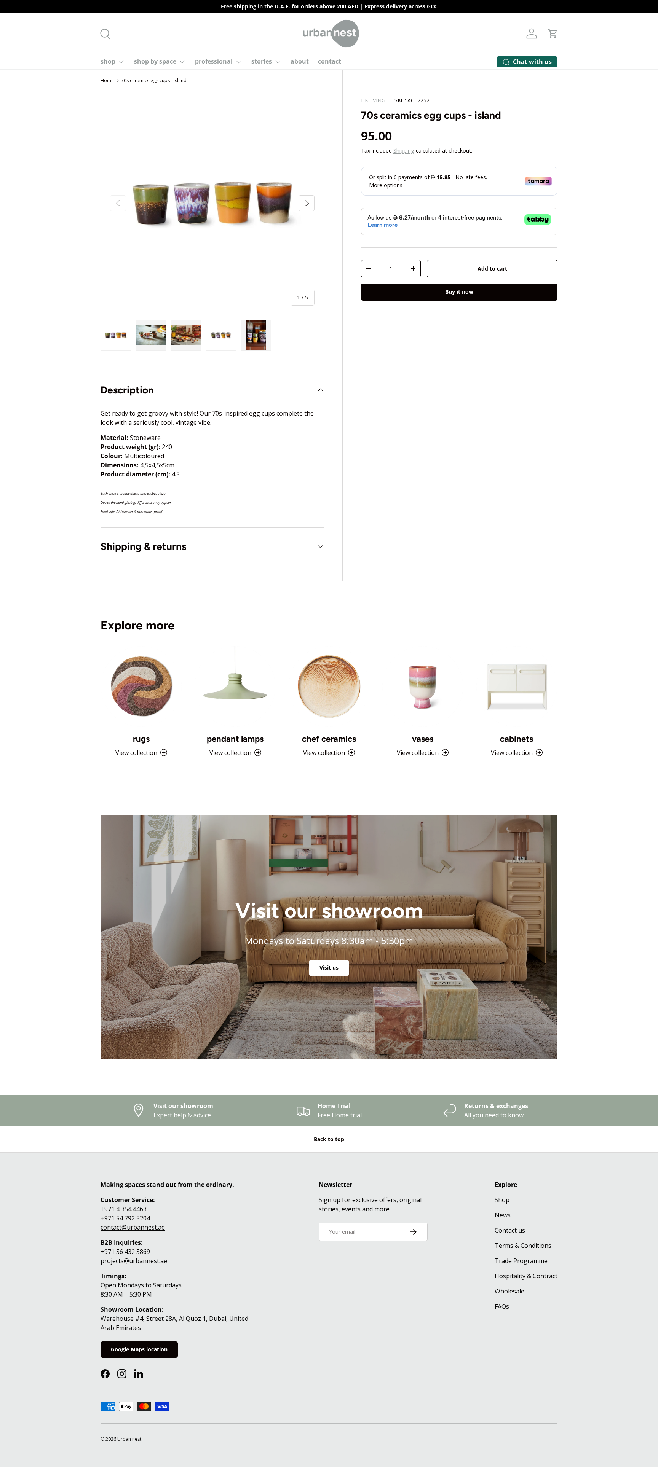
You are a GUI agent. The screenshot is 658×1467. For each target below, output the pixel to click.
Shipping (403, 150)
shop (108, 61)
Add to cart (492, 268)
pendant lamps (235, 739)
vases (422, 739)
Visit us (329, 967)
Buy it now (459, 292)
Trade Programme (521, 1261)
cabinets (516, 739)
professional (214, 61)
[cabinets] (516, 686)
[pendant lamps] (235, 686)
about (300, 61)
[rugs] (141, 686)
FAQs (502, 1306)
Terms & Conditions (523, 1245)
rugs (141, 739)
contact (329, 61)
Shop (502, 1200)
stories (261, 61)
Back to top (329, 1139)
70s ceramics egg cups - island (154, 80)
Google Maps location (139, 1349)
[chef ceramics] (329, 686)
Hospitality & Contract (526, 1276)
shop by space (155, 61)
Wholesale (509, 1291)
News (503, 1215)
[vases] (422, 686)
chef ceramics (329, 739)
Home (107, 80)
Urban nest (129, 1439)
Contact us (510, 1230)
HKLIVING (373, 100)
